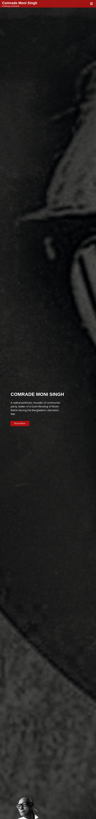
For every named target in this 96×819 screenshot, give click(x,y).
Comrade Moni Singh (19, 3)
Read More (19, 423)
